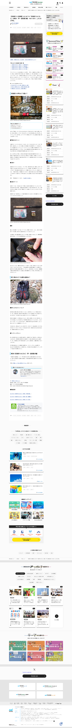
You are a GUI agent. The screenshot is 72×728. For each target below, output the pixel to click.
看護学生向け (32, 708)
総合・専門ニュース (30, 712)
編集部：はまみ (40, 481)
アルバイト (59, 708)
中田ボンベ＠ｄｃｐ (15, 380)
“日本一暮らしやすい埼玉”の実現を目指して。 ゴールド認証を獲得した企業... (58, 49)
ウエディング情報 (36, 713)
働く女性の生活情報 (23, 713)
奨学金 (25, 440)
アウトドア (39, 27)
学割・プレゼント (49, 7)
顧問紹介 (28, 718)
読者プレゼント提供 (30, 703)
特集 (56, 7)
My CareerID (36, 714)
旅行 (35, 27)
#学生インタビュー (39, 582)
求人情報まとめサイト (24, 712)
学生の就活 (22, 708)
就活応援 (33, 7)
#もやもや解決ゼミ (20, 579)
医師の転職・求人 (47, 718)
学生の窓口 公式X (54, 204)
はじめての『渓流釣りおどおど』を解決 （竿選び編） (20, 393)
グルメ (22, 437)
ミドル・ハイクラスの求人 (53, 708)
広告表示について (25, 703)
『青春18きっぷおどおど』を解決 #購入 (18, 88)
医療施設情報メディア (42, 714)
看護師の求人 (37, 718)
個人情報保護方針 (41, 724)
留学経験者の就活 (27, 708)
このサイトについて (11, 703)
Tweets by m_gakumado (27, 672)
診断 (40, 437)
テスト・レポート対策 (33, 440)
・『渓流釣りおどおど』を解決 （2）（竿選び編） (19, 66)
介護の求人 (22, 719)
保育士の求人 (53, 718)
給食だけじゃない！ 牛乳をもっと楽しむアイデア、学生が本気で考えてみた (56, 601)
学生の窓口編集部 (15, 23)
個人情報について (18, 703)
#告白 (32, 467)
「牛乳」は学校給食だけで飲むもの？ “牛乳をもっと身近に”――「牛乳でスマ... (43, 601)
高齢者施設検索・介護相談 (35, 715)
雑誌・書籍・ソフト (29, 713)
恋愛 (36, 437)
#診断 (34, 579)
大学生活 (18, 7)
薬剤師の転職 (32, 718)
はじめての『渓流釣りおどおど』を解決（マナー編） (20, 399)
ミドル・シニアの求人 (27, 709)
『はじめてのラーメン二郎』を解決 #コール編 (19, 85)
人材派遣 (22, 717)
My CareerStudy (32, 714)
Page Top (59, 703)
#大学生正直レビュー (50, 576)
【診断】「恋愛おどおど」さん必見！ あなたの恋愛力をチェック (22, 59)
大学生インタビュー (18, 440)
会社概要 (22, 724)
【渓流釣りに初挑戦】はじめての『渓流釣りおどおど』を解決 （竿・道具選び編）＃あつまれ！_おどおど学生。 (44, 10)
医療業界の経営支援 (27, 719)
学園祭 (41, 440)
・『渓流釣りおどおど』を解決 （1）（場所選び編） (19, 64)
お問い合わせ (22, 703)
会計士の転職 (54, 717)
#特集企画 (39, 579)
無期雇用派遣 (57, 718)
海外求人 (48, 708)
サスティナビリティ (29, 724)
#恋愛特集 (28, 579)
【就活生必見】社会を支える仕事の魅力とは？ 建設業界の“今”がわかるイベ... (58, 56)
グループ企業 (36, 724)
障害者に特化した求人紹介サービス (35, 709)
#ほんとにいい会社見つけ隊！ (39, 576)
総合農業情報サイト (46, 713)
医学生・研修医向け (37, 708)
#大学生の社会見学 (30, 573)
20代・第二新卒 (34, 717)
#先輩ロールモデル (21, 576)
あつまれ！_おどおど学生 (17, 27)
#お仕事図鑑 (53, 573)
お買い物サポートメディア (49, 714)
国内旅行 (28, 27)
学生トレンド (23, 10)
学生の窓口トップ (11, 10)
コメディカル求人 (42, 718)
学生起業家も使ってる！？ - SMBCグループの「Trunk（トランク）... (57, 77)
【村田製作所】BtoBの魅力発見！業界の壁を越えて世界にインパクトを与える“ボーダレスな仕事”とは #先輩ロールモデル (58, 180)
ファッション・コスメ (15, 437)
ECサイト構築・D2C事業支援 (25, 714)
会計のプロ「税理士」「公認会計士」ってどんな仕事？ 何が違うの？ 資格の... (58, 63)
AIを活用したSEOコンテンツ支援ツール (26, 715)
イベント (61, 7)
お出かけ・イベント (29, 437)
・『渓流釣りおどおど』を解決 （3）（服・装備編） (19, 67)
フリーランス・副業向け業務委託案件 (46, 709)
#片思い (28, 489)
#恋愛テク (28, 467)
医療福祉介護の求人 (54, 709)
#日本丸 (28, 456)
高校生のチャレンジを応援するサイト (39, 712)
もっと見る (54, 195)
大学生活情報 (55, 712)
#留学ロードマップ (39, 573)
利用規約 (14, 703)
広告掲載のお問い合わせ (35, 703)
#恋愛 (24, 467)
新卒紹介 (38, 717)
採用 (33, 724)
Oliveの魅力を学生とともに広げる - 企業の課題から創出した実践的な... (58, 70)
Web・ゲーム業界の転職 (27, 717)
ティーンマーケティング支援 (49, 712)
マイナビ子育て (52, 713)
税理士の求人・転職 (23, 718)
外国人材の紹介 (33, 719)
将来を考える (26, 7)
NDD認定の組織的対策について (50, 703)
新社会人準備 (40, 7)
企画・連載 (23, 27)
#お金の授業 (31, 582)
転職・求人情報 (43, 708)
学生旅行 (21, 434)
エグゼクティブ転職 (48, 717)
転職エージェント (42, 717)
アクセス (25, 724)
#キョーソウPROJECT (20, 573)
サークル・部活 (37, 434)
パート (22, 709)
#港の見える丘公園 (34, 456)
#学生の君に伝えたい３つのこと (49, 579)
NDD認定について (44, 703)
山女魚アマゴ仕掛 (27, 178)
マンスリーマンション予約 (57, 714)
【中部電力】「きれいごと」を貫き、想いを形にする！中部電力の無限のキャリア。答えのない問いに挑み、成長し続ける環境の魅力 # (58, 110)
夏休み (32, 27)
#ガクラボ (46, 573)
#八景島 (24, 456)
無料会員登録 (26, 540)
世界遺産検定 (41, 713)
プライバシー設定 (40, 703)
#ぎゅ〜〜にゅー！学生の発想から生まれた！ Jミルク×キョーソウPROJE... (29, 601)
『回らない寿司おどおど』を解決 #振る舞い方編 (20, 86)
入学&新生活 (11, 7)
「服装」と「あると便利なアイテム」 (20, 363)
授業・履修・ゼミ (29, 434)
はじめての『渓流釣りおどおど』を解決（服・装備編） (20, 396)
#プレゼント (29, 576)
